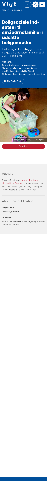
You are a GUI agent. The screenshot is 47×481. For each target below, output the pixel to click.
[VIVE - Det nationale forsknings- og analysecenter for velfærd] (9, 4)
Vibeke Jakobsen (29, 65)
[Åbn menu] (42, 4)
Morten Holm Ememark (12, 68)
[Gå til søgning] (35, 5)
